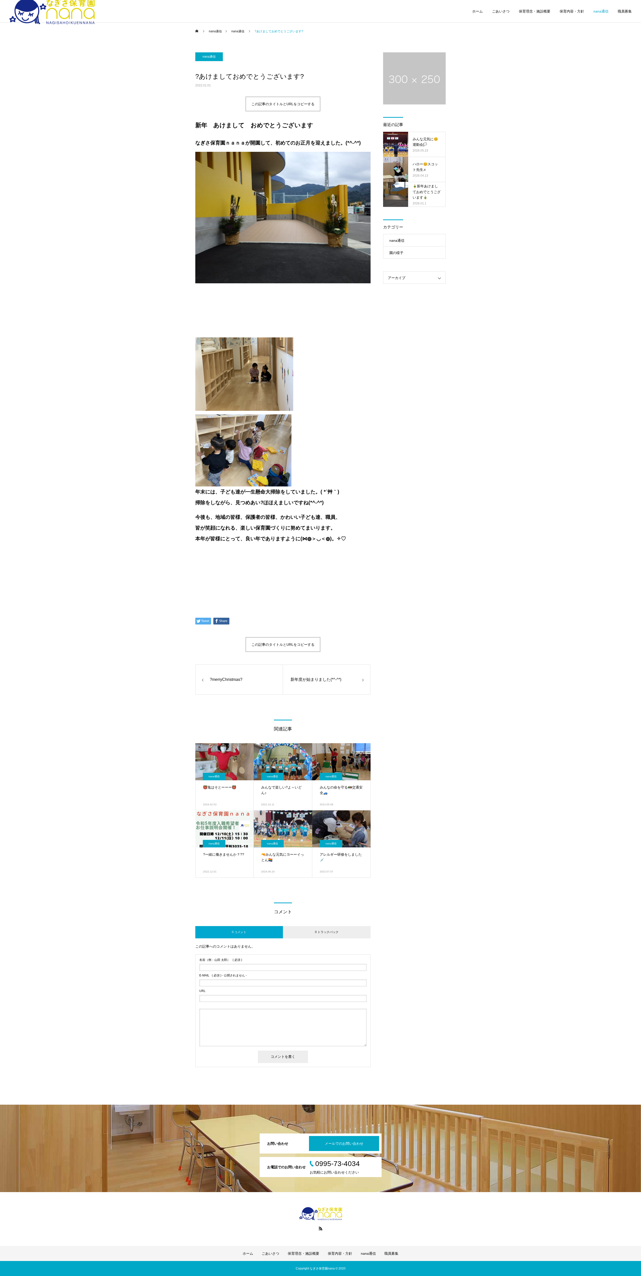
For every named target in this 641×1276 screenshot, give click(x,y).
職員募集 (625, 11)
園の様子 (396, 253)
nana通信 (600, 11)
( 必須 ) (220, 959)
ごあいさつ (501, 11)
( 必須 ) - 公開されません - (223, 975)
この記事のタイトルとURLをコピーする (282, 104)
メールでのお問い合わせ (344, 1143)
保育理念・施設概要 (534, 11)
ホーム (477, 11)
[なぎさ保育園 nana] (320, 1213)
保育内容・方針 (572, 11)
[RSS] (320, 1228)
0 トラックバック (327, 932)
